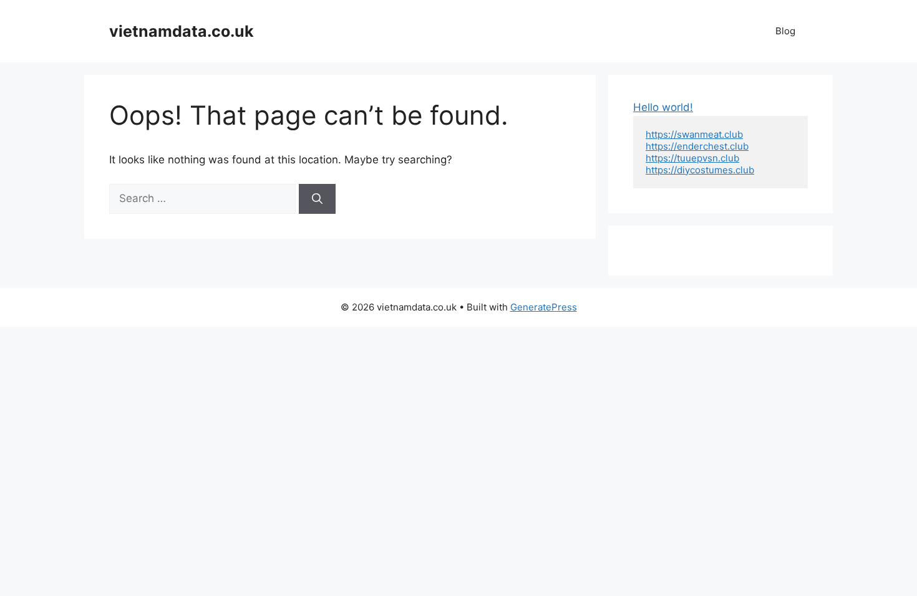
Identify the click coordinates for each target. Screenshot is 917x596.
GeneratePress (543, 307)
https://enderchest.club (697, 146)
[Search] (317, 199)
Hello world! (663, 107)
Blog (785, 31)
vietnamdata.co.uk (181, 31)
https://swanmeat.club (694, 134)
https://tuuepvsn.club (692, 158)
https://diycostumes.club (700, 170)
